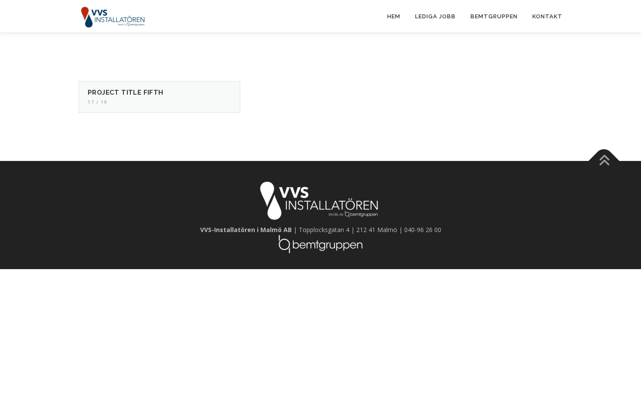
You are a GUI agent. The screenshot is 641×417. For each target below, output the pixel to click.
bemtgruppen (494, 16)
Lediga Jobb (435, 16)
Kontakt (547, 16)
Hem (393, 16)
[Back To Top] (604, 160)
